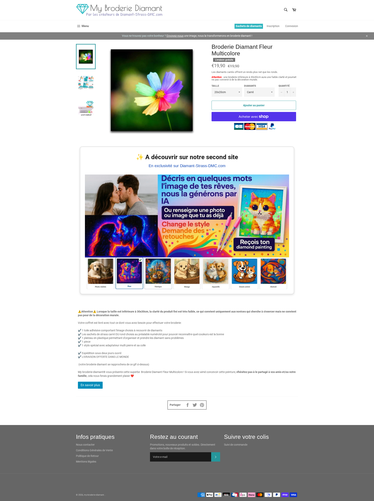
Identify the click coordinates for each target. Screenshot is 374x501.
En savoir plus (90, 385)
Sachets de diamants (249, 26)
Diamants (250, 86)
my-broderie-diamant (94, 495)
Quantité (284, 86)
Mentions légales (86, 461)
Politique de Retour (87, 455)
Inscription (273, 26)
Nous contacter (85, 444)
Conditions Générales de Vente (94, 450)
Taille (215, 86)
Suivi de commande (235, 444)
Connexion (291, 26)
